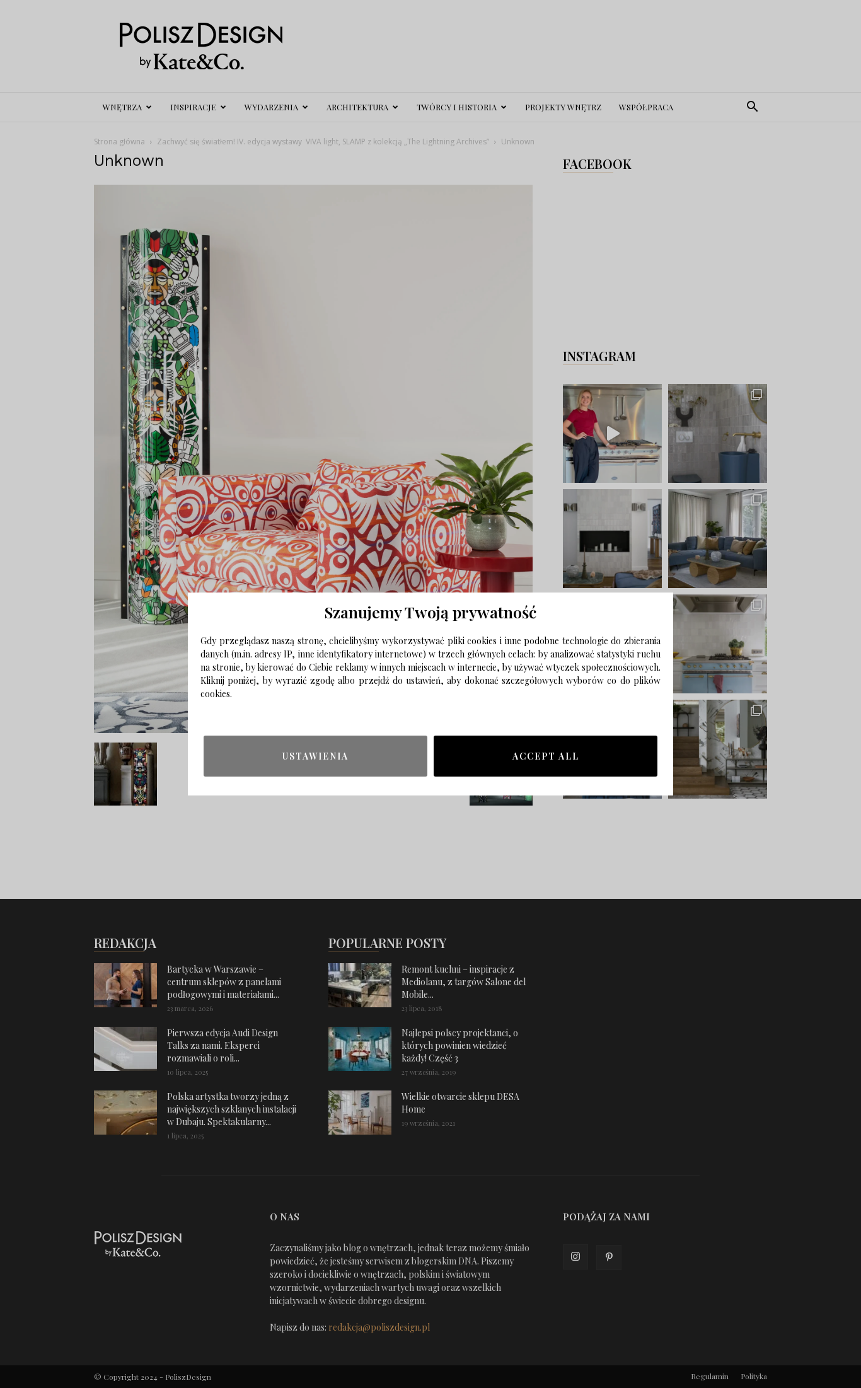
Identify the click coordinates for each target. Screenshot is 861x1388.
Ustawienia (315, 756)
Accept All (545, 756)
